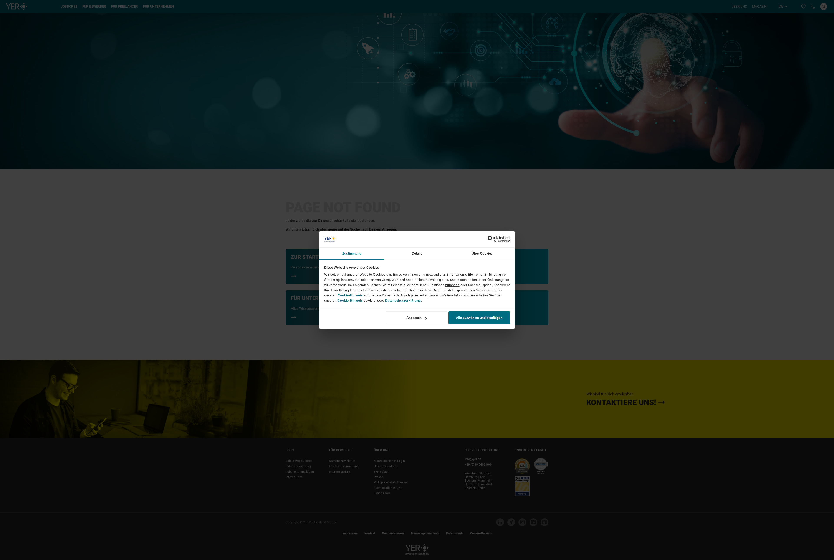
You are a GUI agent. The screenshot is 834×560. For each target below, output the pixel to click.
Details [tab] (417, 253)
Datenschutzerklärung (403, 300)
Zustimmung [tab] (352, 253)
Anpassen (414, 318)
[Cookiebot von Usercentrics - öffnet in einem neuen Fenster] (491, 239)
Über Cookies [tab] (482, 253)
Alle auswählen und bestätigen (479, 318)
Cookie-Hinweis (350, 295)
